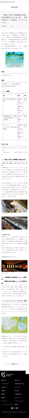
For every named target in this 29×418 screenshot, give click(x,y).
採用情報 (3, 397)
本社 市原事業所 (16, 84)
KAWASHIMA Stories (19, 383)
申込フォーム (6, 152)
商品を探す (3, 380)
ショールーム (18, 387)
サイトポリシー (4, 401)
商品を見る (17, 380)
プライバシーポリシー (20, 401)
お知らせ (12, 26)
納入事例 (17, 390)
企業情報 (3, 390)
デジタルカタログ (5, 383)
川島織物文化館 (18, 394)
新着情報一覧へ (14, 364)
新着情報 (3, 394)
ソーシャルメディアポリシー (7, 404)
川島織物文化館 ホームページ (8, 256)
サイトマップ (18, 397)
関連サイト (17, 404)
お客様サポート (4, 387)
